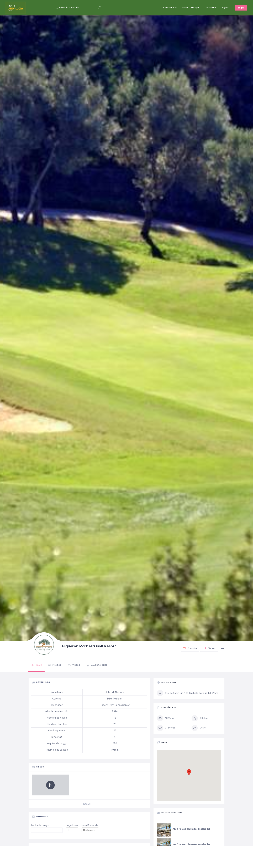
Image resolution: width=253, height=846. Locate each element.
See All (87, 804)
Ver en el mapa (190, 7)
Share (211, 648)
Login (241, 7)
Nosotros (212, 7)
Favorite (192, 648)
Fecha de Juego (40, 825)
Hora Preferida (90, 825)
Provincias (169, 7)
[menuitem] (225, 7)
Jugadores (72, 825)
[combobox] (72, 830)
